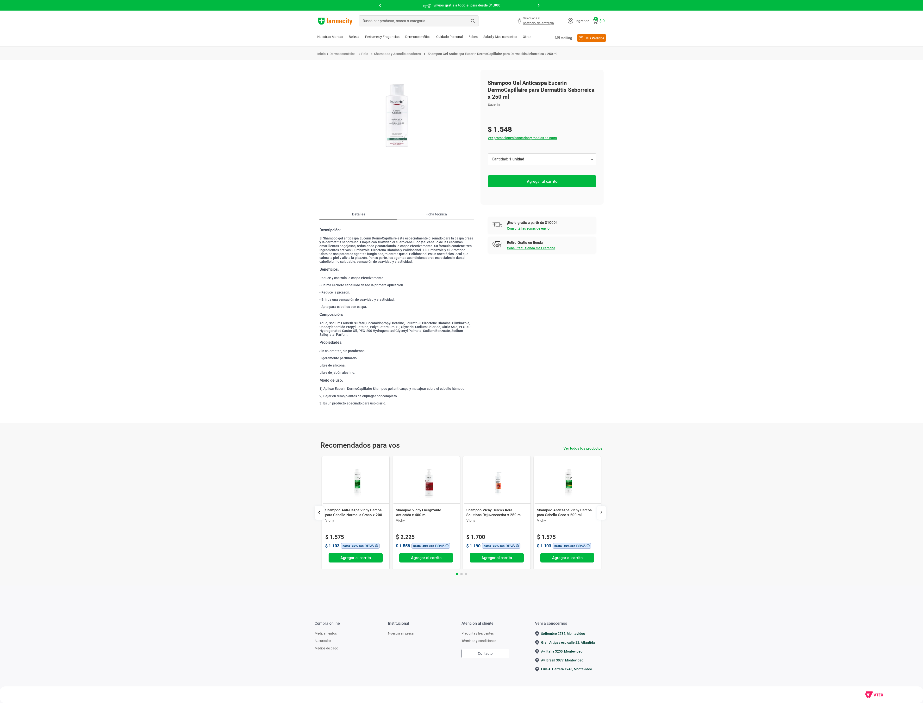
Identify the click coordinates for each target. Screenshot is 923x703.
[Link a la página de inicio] (321, 54)
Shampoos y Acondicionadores (397, 54)
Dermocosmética (342, 54)
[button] (536, 20)
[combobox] (419, 20)
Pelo (364, 54)
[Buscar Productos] (473, 21)
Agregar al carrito (542, 181)
